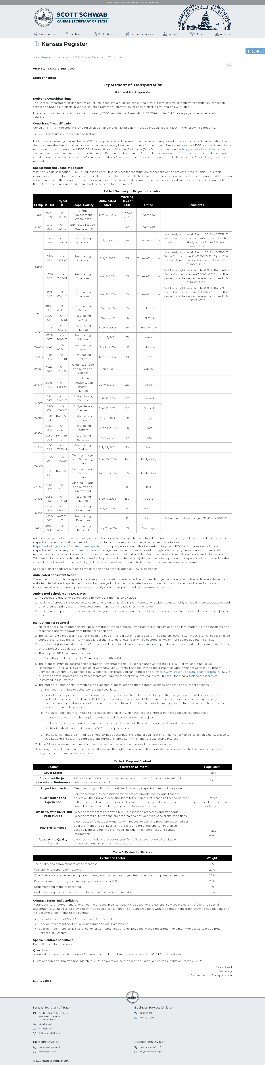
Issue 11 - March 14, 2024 (68, 57)
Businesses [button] (45, 34)
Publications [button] (105, 34)
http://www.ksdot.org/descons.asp (204, 149)
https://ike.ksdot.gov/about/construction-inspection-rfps (71, 546)
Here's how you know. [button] (150, 2)
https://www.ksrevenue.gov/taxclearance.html (186, 671)
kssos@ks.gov (46, 1028)
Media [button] (199, 34)
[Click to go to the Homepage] (72, 17)
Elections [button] (75, 34)
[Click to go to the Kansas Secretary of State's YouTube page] (257, 51)
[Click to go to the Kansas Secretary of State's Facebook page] (248, 51)
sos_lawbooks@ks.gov (151, 1052)
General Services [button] (141, 34)
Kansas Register (42, 57)
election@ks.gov (47, 1052)
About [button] (224, 34)
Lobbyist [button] (173, 34)
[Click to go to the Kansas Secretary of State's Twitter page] (253, 51)
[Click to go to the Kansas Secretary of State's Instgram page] (262, 51)
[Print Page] (229, 65)
